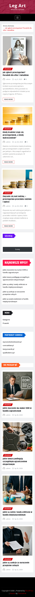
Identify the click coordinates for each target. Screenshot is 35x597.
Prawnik (6, 323)
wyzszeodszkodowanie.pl (12, 342)
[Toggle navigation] (17, 17)
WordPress (29, 591)
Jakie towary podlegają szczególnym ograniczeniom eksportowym (15, 461)
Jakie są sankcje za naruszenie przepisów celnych (16, 564)
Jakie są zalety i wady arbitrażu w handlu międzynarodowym (17, 514)
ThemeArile (22, 593)
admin (8, 79)
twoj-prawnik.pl (8, 349)
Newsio (12, 593)
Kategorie (6, 320)
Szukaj (8, 235)
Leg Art (17, 5)
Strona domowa (8, 26)
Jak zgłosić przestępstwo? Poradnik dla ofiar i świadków (16, 74)
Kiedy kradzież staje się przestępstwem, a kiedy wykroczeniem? (13, 135)
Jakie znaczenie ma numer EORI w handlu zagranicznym (17, 410)
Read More (8, 99)
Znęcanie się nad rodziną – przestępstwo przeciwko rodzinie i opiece (17, 199)
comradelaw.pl (8, 345)
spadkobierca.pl (8, 353)
